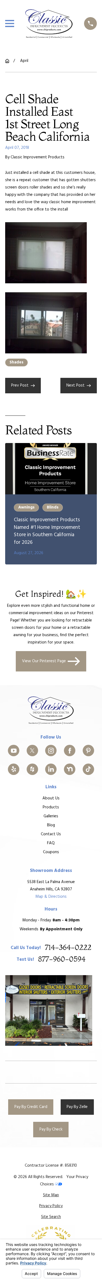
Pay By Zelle (77, 1107)
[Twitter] (32, 750)
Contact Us (51, 834)
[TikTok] (88, 769)
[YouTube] (13, 750)
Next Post (75, 385)
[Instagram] (51, 750)
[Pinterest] (88, 750)
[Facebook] (69, 750)
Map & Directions (51, 896)
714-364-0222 (68, 948)
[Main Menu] (9, 23)
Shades (16, 362)
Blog (51, 825)
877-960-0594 (61, 959)
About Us (51, 798)
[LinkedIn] (51, 769)
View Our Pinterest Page (44, 661)
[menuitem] (51, 1195)
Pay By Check (51, 1129)
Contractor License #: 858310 (51, 1165)
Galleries (51, 816)
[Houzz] (32, 769)
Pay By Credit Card (30, 1107)
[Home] (48, 23)
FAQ (51, 843)
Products (51, 807)
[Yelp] (13, 769)
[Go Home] (7, 61)
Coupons (51, 852)
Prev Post (20, 385)
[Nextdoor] (69, 769)
